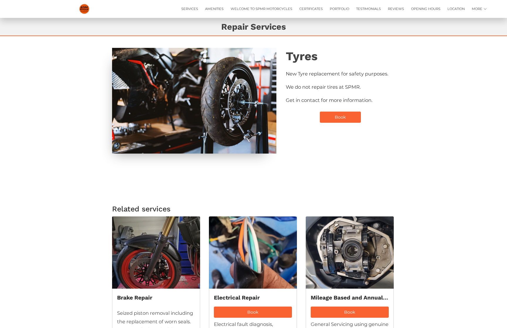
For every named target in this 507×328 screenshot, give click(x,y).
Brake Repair (134, 297)
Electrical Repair (237, 297)
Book (340, 117)
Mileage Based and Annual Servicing (360, 297)
